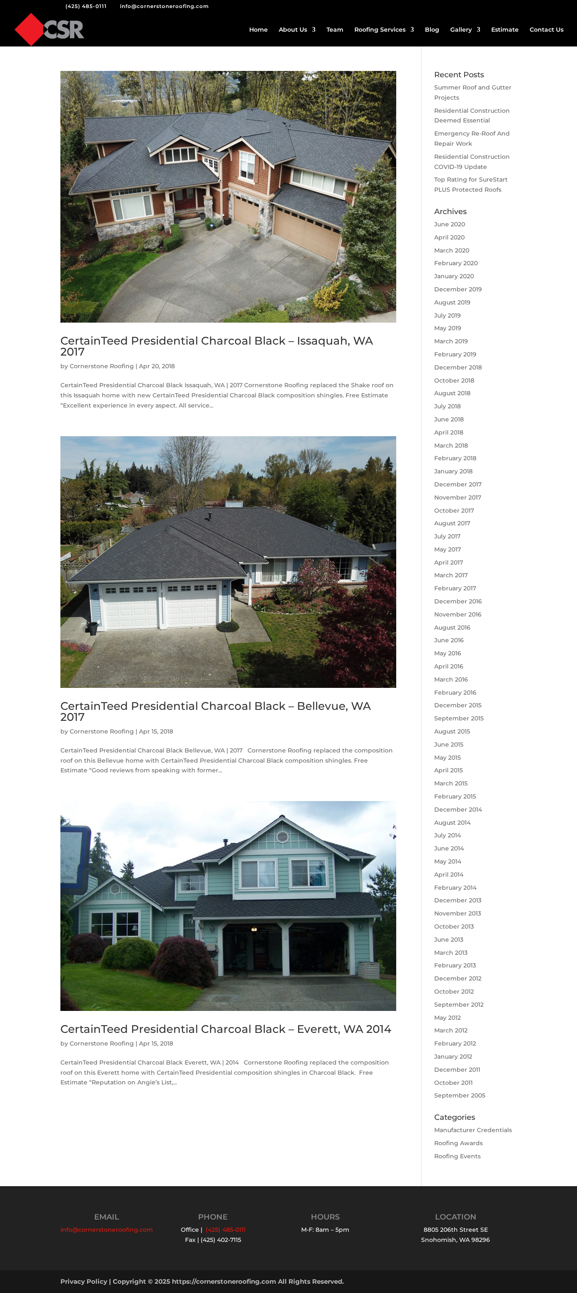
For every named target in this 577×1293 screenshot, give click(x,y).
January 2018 (453, 471)
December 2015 (458, 705)
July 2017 (447, 536)
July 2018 (447, 406)
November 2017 (457, 497)
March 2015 (451, 783)
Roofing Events (457, 1156)
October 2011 (453, 1083)
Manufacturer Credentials (473, 1130)
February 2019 (455, 354)
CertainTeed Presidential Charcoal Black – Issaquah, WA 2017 (216, 346)
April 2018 (448, 432)
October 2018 (454, 380)
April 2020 (449, 237)
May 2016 (447, 653)
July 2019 (447, 315)
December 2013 (458, 900)
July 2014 (447, 835)
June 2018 (449, 419)
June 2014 (449, 848)
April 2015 (448, 770)
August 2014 (452, 822)
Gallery (461, 30)
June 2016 (449, 640)
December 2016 (458, 601)
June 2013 (448, 939)
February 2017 (455, 588)
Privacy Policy (83, 1281)
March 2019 (451, 341)
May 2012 (447, 1017)
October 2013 (454, 926)
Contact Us (546, 30)
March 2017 (451, 575)
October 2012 (454, 991)
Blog (432, 30)
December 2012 (458, 978)
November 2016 (458, 614)
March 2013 (451, 952)
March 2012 (451, 1030)
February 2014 (455, 887)
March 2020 (451, 250)
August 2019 (452, 302)
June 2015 (448, 744)
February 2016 (455, 692)
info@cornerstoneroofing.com (106, 1229)
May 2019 (447, 328)
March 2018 (451, 445)
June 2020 (449, 224)
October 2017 (454, 510)
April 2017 (448, 562)
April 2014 (448, 874)
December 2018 (458, 367)
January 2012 (453, 1056)
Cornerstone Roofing (102, 366)
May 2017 (447, 549)
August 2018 (452, 393)
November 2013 (457, 913)
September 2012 (459, 1004)
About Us (293, 30)
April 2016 (448, 666)
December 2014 (458, 809)
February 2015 (455, 796)
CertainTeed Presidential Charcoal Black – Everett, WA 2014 (225, 1029)
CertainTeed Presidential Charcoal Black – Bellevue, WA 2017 (215, 711)
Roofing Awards (458, 1143)
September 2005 (459, 1095)
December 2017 (458, 484)
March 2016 (451, 679)
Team (335, 30)
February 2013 (455, 965)
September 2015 (459, 718)
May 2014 (447, 861)
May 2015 (447, 757)
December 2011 (457, 1069)
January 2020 (454, 276)
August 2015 (452, 731)
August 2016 (452, 627)
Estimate (505, 30)
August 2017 (452, 523)
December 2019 (458, 289)
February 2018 (455, 458)
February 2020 (456, 263)
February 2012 (455, 1043)
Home (258, 30)
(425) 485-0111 (86, 6)
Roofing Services (380, 30)
